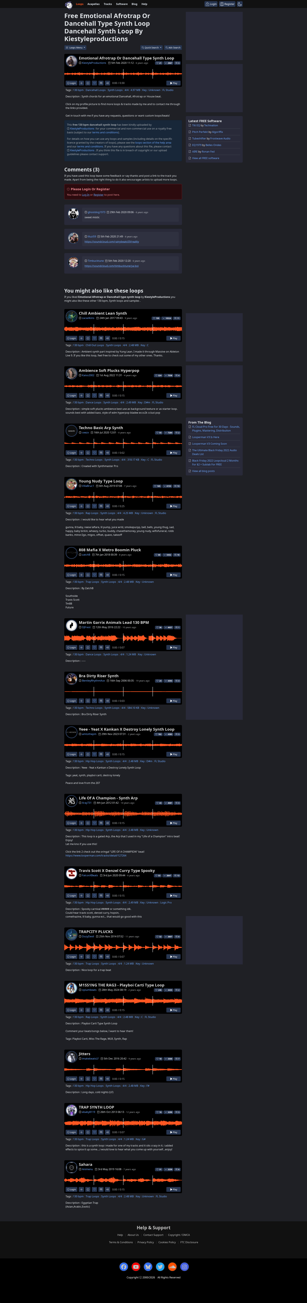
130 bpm (78, 90)
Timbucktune (96, 261)
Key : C (145, 345)
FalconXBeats (90, 875)
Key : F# (144, 1085)
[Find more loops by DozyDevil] (81, 956)
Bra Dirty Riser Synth (99, 675)
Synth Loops (115, 90)
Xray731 (87, 803)
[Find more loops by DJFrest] (81, 647)
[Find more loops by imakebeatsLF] (81, 1078)
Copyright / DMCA (179, 1235)
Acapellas (93, 4)
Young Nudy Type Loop (101, 481)
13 (178, 486)
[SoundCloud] (172, 1266)
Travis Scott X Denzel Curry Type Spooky (117, 870)
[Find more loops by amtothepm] (81, 754)
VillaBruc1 (88, 486)
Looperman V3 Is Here (205, 437)
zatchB (86, 554)
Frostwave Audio (220, 138)
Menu (76, 47)
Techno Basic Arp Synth (101, 427)
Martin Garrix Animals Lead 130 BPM (114, 622)
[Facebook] (123, 1266)
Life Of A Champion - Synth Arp (108, 798)
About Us (133, 1235)
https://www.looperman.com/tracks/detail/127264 (96, 855)
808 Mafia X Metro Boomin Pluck (110, 549)
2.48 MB (134, 345)
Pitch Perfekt (200, 132)
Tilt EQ (196, 125)
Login (72, 83)
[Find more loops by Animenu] (81, 1189)
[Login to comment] (101, 83)
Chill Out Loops (95, 345)
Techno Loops (94, 459)
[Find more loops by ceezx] (81, 452)
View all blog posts (203, 471)
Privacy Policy (146, 1242)
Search (175, 47)
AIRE (195, 151)
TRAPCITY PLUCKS (96, 931)
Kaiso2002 (88, 375)
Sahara (85, 1164)
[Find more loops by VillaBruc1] (81, 506)
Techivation (211, 125)
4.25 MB (128, 513)
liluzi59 (92, 236)
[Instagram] (184, 1266)
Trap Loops (92, 582)
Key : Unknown (151, 90)
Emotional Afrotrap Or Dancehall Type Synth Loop (126, 58)
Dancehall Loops (96, 90)
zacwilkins (88, 318)
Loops (79, 4)
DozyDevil (88, 936)
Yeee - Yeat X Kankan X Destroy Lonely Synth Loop (126, 729)
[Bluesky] (148, 1266)
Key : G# (141, 1139)
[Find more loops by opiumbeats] (81, 1010)
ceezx (85, 432)
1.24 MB (131, 654)
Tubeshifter (199, 138)
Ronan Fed (208, 151)
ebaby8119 (88, 1112)
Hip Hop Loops (95, 761)
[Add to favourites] (94, 83)
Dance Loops (93, 402)
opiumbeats (89, 990)
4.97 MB (135, 90)
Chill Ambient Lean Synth (103, 313)
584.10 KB (133, 708)
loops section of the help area (153, 142)
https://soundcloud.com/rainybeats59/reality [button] (112, 241)
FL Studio (167, 90)
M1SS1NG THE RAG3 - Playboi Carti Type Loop (121, 985)
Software (122, 4)
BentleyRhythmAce (93, 680)
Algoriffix (217, 132)
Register (99, 194)
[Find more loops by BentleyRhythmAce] (81, 700)
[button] (240, 4)
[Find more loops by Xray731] (81, 822)
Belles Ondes (213, 145)
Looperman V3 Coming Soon (209, 443)
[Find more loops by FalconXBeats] (81, 895)
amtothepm (89, 734)
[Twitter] (160, 1266)
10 (178, 554)
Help (144, 4)
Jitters (84, 1053)
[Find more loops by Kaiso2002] (81, 395)
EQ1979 (196, 145)
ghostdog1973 (96, 212)
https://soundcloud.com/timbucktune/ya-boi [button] (112, 266)
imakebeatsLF (90, 1058)
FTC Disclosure (189, 1242)
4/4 (127, 90)
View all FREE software (205, 158)
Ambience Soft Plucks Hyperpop (109, 370)
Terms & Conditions (121, 1242)
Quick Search (152, 47)
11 (178, 318)
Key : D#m (144, 402)
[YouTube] (135, 1266)
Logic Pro (166, 902)
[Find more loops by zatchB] (81, 574)
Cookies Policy (167, 1242)
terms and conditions (105, 132)
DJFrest (86, 627)
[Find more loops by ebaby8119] (81, 1132)
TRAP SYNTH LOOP (96, 1107)
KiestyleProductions (94, 63)
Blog (134, 4)
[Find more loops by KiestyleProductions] (81, 83)
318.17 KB (133, 459)
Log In (86, 194)
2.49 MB (131, 402)
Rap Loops (92, 513)
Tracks (108, 4)
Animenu (87, 1169)
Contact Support (153, 1235)
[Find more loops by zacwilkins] (81, 338)
